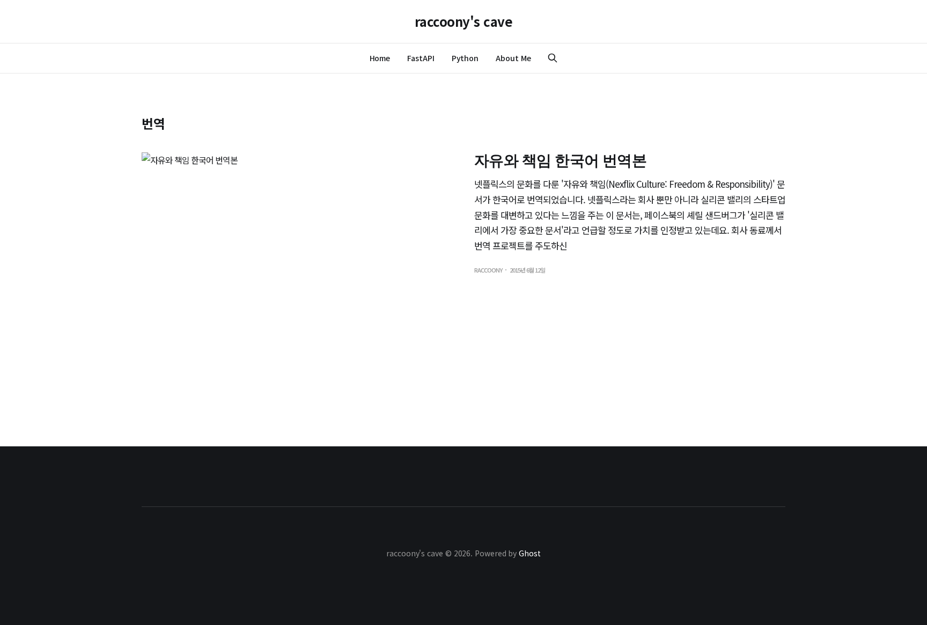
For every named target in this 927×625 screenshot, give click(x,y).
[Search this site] (553, 58)
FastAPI (420, 58)
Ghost (530, 553)
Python (465, 58)
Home (380, 58)
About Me (513, 58)
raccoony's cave (464, 21)
